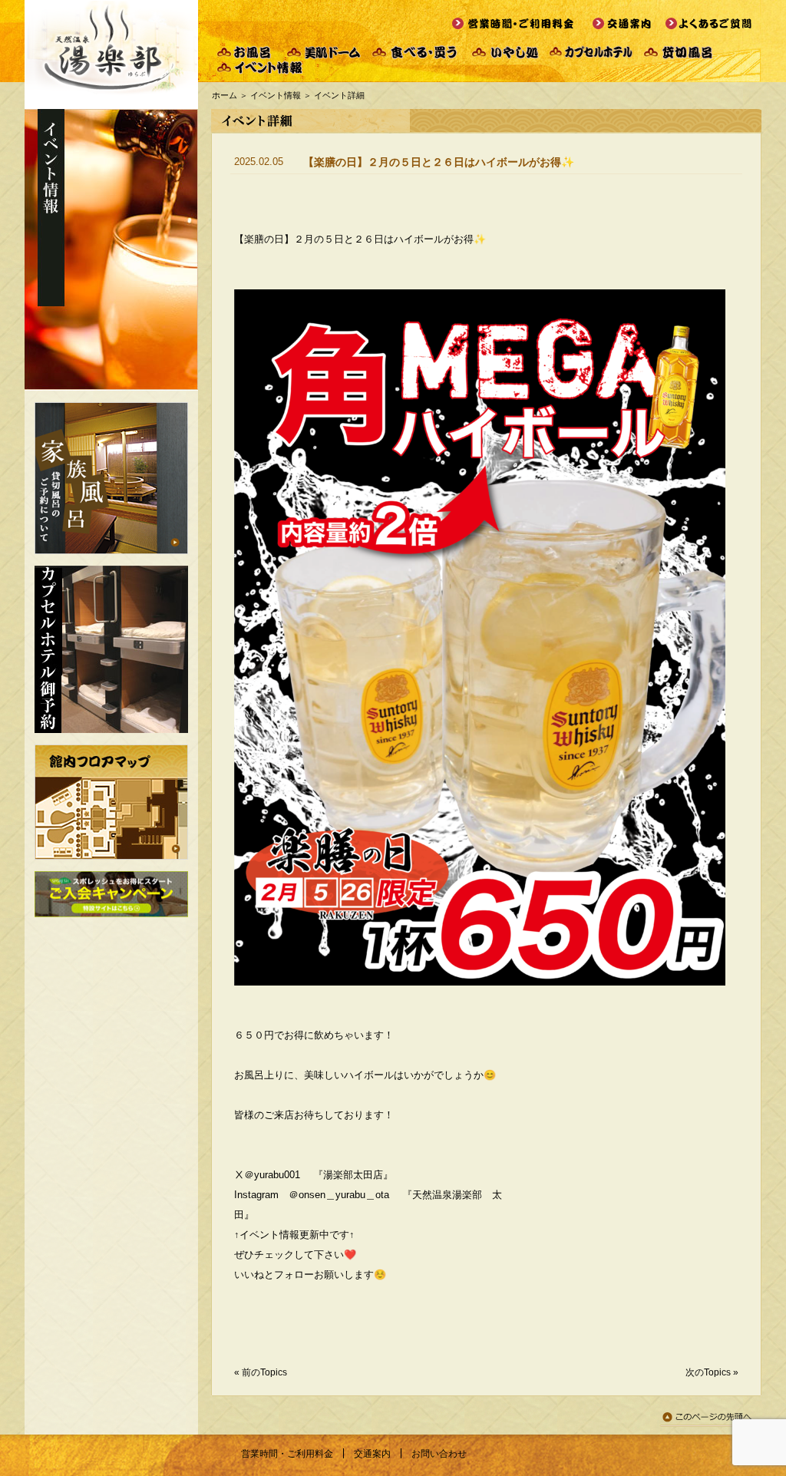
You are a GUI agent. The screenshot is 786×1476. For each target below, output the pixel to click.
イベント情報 (275, 95)
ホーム (224, 95)
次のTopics (708, 1372)
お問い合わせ (439, 1453)
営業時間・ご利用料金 (287, 1453)
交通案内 (372, 1453)
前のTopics (264, 1372)
